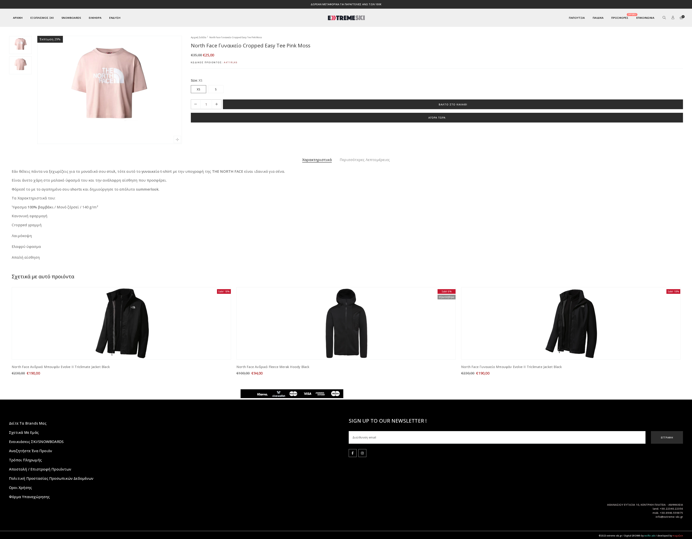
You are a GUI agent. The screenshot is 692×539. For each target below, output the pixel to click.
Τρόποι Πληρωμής (25, 460)
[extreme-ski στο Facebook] (353, 453)
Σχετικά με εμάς (24, 432)
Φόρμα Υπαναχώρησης (29, 496)
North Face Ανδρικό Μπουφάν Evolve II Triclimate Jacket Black (61, 367)
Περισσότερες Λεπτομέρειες (365, 159)
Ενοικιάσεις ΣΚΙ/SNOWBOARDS (36, 441)
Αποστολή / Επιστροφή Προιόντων (40, 469)
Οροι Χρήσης (20, 487)
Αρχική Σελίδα (198, 37)
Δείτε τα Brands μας (27, 423)
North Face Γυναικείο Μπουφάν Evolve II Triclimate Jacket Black (511, 367)
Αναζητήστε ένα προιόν (30, 450)
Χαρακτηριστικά (317, 159)
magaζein (678, 535)
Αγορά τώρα (436, 117)
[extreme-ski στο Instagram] (362, 453)
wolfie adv (649, 535)
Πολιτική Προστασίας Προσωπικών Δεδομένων (51, 478)
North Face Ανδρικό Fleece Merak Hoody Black (272, 367)
